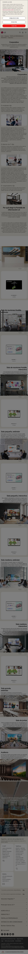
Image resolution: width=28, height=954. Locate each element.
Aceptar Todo (14, 25)
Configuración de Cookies (14, 18)
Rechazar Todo (14, 22)
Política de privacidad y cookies (8, 9)
